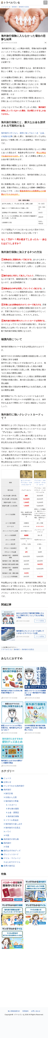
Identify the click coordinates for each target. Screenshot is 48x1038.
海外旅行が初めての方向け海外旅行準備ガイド (11, 692)
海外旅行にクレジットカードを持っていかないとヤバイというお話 (30, 632)
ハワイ (8, 831)
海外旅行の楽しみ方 (13, 824)
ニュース (7, 778)
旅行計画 (9, 793)
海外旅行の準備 (11, 801)
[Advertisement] (24, 973)
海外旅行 (7, 789)
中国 (7, 835)
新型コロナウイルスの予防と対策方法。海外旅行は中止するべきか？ (11, 727)
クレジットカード (11, 854)
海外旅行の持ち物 (11, 839)
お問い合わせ (35, 1011)
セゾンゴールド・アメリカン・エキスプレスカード (26, 482)
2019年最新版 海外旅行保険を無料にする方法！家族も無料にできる (35, 727)
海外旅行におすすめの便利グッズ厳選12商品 (11, 762)
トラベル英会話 (11, 820)
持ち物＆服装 (13, 808)
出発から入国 (11, 797)
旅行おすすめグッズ (12, 850)
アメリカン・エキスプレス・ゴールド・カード (40, 482)
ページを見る (40, 621)
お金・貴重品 (13, 812)
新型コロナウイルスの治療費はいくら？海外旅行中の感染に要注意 (35, 693)
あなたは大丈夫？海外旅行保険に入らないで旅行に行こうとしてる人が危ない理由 (30, 615)
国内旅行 (7, 843)
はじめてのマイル (12, 862)
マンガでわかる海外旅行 (14, 786)
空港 (7, 846)
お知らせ (7, 782)
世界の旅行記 (9, 866)
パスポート (12, 805)
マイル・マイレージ (12, 858)
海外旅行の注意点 (12, 827)
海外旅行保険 (13, 816)
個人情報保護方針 (14, 1011)
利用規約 (25, 1011)
